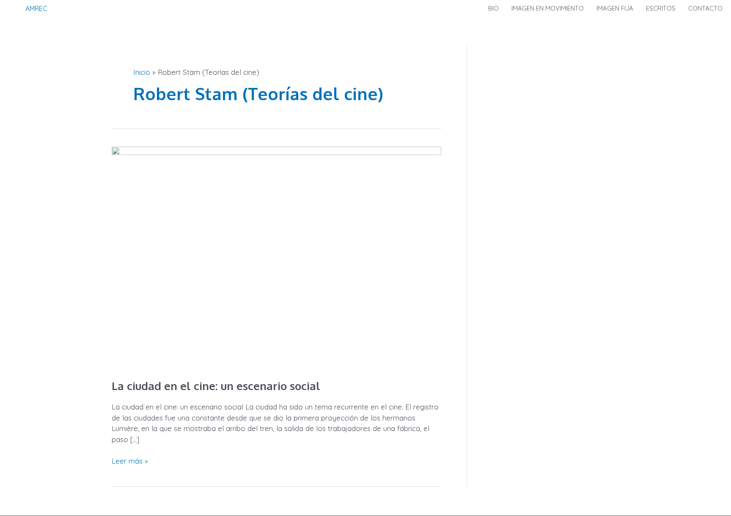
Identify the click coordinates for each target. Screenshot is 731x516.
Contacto (705, 8)
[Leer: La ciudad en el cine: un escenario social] (276, 256)
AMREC (36, 8)
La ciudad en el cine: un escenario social (216, 386)
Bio (493, 8)
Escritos (661, 8)
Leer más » (130, 460)
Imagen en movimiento (547, 8)
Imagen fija (614, 8)
